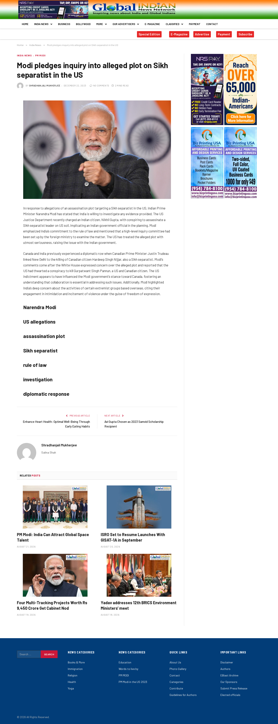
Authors (225, 669)
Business (64, 24)
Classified (172, 24)
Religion (72, 675)
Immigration (75, 669)
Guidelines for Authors (183, 695)
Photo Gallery (178, 669)
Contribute (176, 688)
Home (25, 24)
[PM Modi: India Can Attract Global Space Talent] (55, 507)
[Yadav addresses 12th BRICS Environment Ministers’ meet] (139, 575)
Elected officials (230, 695)
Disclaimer (226, 662)
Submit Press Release (233, 688)
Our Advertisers (124, 24)
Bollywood (83, 24)
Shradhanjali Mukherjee (44, 85)
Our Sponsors (228, 682)
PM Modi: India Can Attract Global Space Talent (53, 537)
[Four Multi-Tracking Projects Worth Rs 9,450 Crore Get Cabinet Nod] (55, 575)
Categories (176, 682)
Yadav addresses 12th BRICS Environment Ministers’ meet (138, 605)
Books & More (76, 662)
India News (41, 24)
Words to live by (128, 669)
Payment (194, 24)
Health (72, 682)
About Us (175, 662)
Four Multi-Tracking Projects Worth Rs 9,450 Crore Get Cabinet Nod (52, 605)
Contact (212, 24)
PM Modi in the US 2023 (133, 682)
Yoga (71, 688)
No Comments (101, 85)
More (99, 24)
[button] (43, 24)
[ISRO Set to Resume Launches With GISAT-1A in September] (139, 507)
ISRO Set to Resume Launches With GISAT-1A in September (133, 537)
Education (125, 662)
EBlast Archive (229, 675)
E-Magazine (152, 24)
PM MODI (40, 55)
